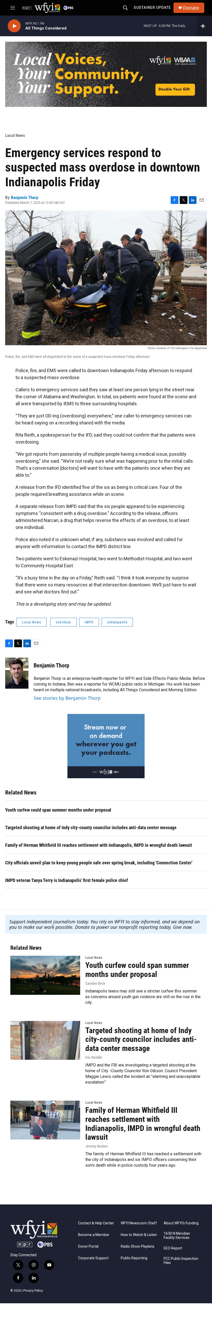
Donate (191, 8)
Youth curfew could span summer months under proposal (58, 810)
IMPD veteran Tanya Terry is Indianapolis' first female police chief (66, 880)
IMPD (89, 622)
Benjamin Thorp (24, 197)
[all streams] (204, 26)
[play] (14, 26)
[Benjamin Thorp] (16, 673)
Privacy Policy (33, 1290)
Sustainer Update (152, 7)
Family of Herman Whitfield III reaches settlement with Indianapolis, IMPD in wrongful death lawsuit (98, 845)
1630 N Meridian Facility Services (177, 1236)
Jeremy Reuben (96, 1146)
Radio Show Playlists (137, 1246)
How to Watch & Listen (139, 1235)
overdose (63, 622)
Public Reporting (134, 1258)
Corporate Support (93, 1258)
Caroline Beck (95, 983)
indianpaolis (117, 622)
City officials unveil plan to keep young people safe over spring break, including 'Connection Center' (98, 862)
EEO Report (173, 1248)
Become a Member (93, 1235)
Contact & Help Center (96, 1223)
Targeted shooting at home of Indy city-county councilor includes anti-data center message (91, 827)
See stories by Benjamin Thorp (67, 698)
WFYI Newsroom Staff (139, 1223)
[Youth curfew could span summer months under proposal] (45, 975)
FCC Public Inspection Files (181, 1261)
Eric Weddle (93, 1057)
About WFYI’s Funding (181, 1223)
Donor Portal (88, 1246)
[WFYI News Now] (106, 746)
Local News (15, 135)
